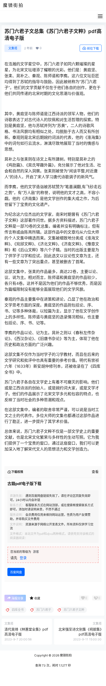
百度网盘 (16, 572)
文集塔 (12, 48)
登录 (23, 558)
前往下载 (93, 48)
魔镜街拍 (65, 655)
